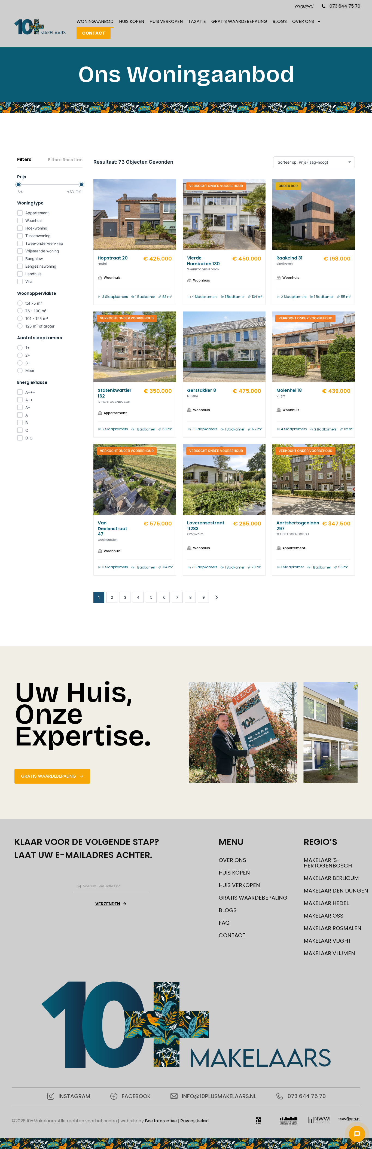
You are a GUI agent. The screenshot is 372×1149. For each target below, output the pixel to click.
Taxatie (197, 21)
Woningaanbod (95, 21)
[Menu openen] (357, 1134)
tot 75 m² (33, 303)
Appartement (37, 212)
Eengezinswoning (40, 266)
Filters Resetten (65, 160)
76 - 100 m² (36, 310)
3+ (27, 362)
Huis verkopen (166, 21)
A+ (27, 407)
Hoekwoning (36, 228)
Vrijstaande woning (42, 251)
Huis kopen (131, 21)
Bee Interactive (161, 1120)
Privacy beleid (194, 1120)
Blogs (280, 21)
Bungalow (34, 258)
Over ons (303, 21)
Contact (93, 33)
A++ (29, 400)
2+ (27, 355)
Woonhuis (33, 220)
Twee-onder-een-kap (44, 243)
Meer (29, 370)
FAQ (224, 923)
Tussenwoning (38, 235)
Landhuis (33, 273)
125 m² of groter (39, 326)
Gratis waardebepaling (239, 21)
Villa (28, 281)
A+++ (30, 392)
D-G (28, 438)
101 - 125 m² (36, 318)
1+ (27, 347)
